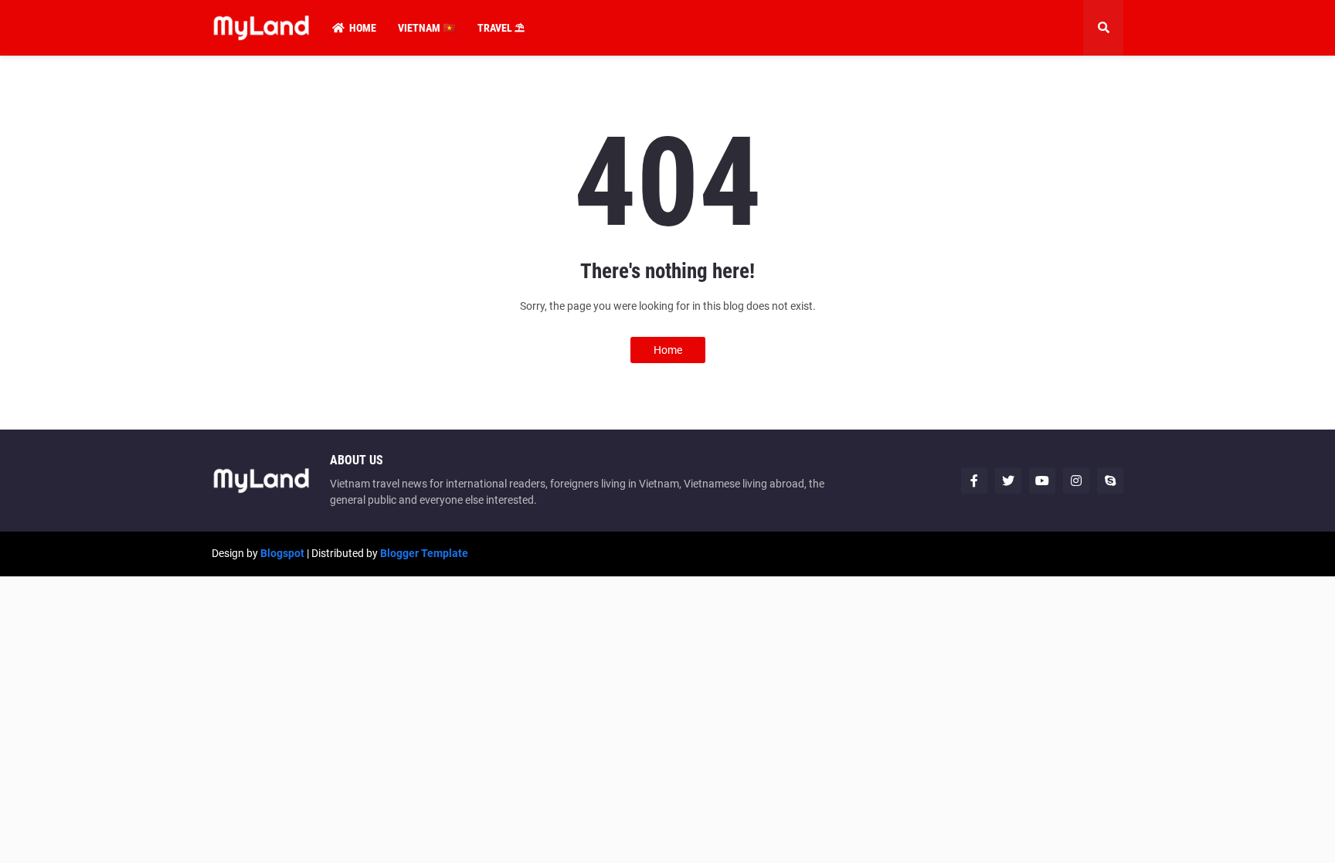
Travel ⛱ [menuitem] (501, 28)
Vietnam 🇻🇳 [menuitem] (427, 28)
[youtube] (1042, 480)
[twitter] (1008, 480)
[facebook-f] (974, 480)
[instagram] (1076, 480)
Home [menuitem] (362, 28)
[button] (1103, 28)
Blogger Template (424, 553)
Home (668, 350)
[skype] (1110, 480)
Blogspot (282, 553)
